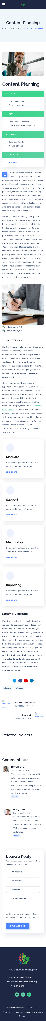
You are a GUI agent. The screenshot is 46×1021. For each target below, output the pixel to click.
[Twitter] (17, 994)
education (8, 688)
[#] (29, 994)
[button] (43, 4)
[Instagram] (23, 994)
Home (5, 29)
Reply (14, 797)
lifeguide (19, 688)
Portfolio (16, 29)
